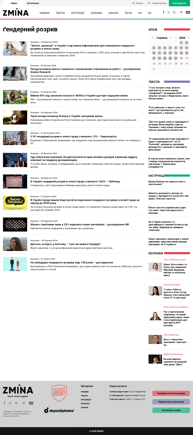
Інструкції (77, 12)
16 (186, 52)
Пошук (139, 3)
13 (170, 52)
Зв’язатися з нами (171, 410)
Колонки (96, 12)
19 (164, 58)
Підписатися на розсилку (171, 401)
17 (154, 58)
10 (154, 52)
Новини (44, 12)
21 (175, 58)
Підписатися (159, 3)
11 (159, 52)
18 (159, 58)
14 (175, 52)
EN (149, 12)
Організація (33, 3)
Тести (128, 12)
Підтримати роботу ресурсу (171, 393)
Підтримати (179, 3)
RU (140, 12)
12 (164, 52)
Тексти (60, 12)
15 (181, 52)
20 (170, 58)
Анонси (113, 12)
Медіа (14, 3)
